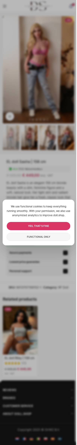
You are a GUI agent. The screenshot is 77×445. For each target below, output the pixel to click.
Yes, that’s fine (38, 225)
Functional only (38, 236)
